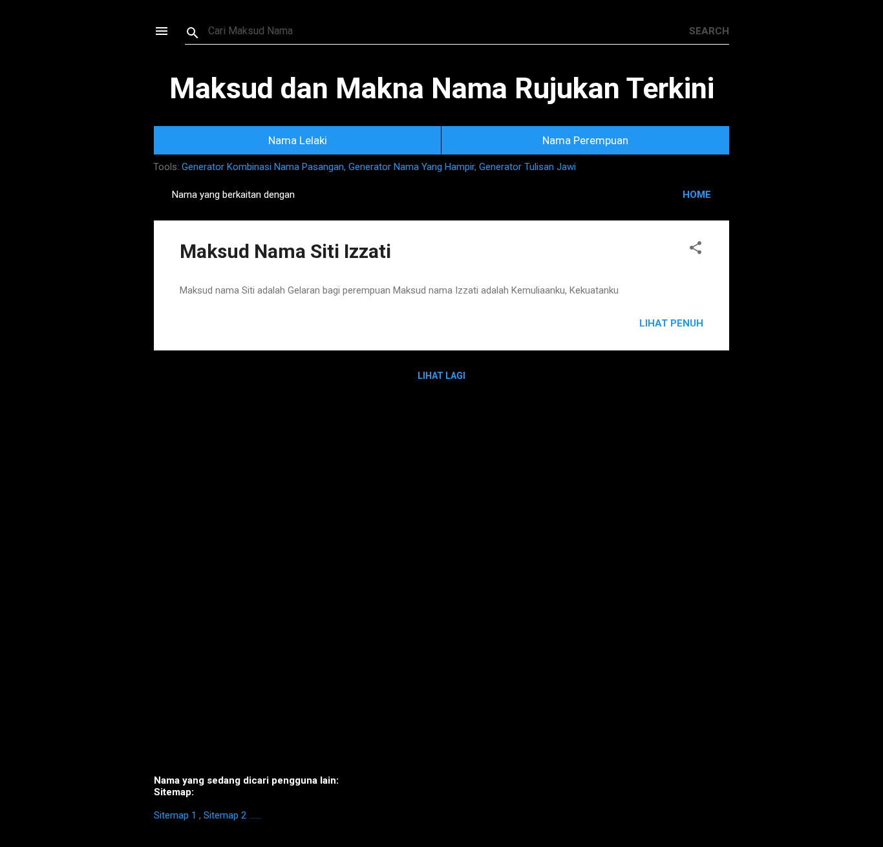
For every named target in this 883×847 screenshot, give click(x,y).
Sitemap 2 (225, 815)
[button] (695, 250)
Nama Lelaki (297, 140)
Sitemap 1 (175, 815)
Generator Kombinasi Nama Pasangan (263, 167)
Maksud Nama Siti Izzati (285, 251)
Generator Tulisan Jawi (527, 167)
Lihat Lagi (441, 375)
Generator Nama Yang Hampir (411, 167)
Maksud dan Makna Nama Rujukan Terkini (441, 88)
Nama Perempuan (585, 140)
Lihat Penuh (671, 323)
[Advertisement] (441, 588)
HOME (697, 194)
